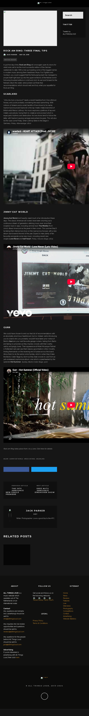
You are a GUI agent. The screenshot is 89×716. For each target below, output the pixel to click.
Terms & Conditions (40, 623)
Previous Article (20, 485)
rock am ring (30, 459)
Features (66, 601)
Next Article (43, 485)
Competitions (68, 611)
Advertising (67, 616)
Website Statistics (69, 619)
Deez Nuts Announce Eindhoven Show (45, 490)
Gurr (6, 459)
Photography (68, 608)
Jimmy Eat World (16, 459)
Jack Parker (12, 54)
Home (65, 593)
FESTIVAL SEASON (10, 59)
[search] (79, 15)
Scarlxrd (40, 459)
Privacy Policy (38, 621)
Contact (66, 614)
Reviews (66, 598)
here (42, 449)
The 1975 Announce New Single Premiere (15, 491)
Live (64, 603)
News (65, 596)
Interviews (67, 606)
